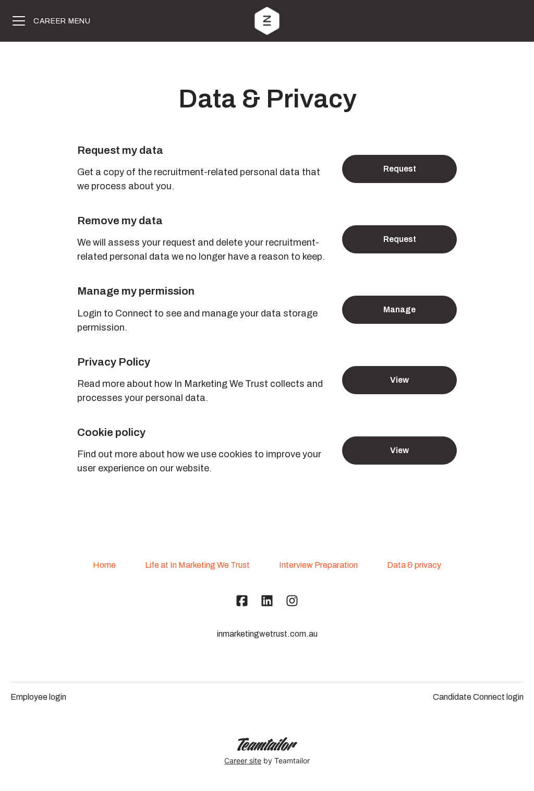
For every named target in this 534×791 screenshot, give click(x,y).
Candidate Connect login (478, 696)
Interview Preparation (318, 565)
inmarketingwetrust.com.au (267, 633)
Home (104, 565)
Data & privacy (414, 565)
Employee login (38, 696)
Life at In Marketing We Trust (197, 565)
